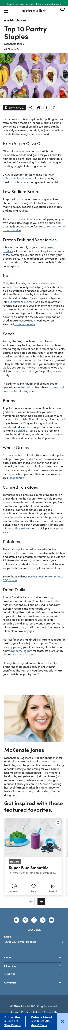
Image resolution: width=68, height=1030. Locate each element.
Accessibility (50, 1012)
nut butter (14, 302)
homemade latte (24, 324)
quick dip (21, 430)
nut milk (29, 302)
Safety (36, 1012)
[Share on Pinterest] (54, 108)
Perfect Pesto (36, 576)
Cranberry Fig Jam (20, 651)
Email (7, 936)
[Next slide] (41, 901)
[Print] (39, 108)
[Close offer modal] (62, 1021)
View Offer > (12, 1025)
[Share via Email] (31, 108)
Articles (21, 20)
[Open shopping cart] (61, 10)
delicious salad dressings (18, 178)
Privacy (25, 1012)
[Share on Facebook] (46, 108)
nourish (9, 20)
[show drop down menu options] (6, 11)
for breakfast (17, 477)
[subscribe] (62, 942)
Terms (14, 1012)
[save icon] (58, 823)
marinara (25, 528)
